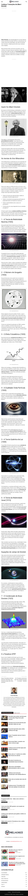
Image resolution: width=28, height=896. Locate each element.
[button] (2, 1)
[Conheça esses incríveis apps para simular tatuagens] (4, 749)
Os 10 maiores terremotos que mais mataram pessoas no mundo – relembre (21, 680)
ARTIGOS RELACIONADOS (7, 712)
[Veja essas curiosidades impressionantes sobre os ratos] (4, 768)
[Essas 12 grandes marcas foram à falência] (4, 736)
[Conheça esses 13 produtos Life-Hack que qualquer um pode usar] (4, 787)
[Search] (26, 1)
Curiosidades (4, 719)
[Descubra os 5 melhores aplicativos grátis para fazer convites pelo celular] (4, 864)
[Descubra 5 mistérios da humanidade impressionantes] (4, 762)
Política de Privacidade (16, 892)
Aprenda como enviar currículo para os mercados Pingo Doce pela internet (17, 718)
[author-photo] (14, 693)
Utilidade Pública (4, 802)
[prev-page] (2, 792)
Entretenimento (11, 852)
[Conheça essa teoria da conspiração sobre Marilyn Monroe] (4, 774)
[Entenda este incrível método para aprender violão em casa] (4, 724)
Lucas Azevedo (14, 695)
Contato (9, 892)
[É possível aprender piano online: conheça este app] (4, 730)
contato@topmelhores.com (16, 841)
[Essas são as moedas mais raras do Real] (4, 780)
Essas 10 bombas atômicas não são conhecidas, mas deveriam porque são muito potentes (7, 680)
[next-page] (4, 792)
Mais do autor (17, 712)
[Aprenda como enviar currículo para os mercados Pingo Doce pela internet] (4, 718)
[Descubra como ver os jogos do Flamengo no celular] (4, 851)
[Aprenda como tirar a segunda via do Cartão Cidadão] (4, 857)
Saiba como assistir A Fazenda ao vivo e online (13, 821)
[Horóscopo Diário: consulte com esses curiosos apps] (4, 743)
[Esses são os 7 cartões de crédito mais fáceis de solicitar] (4, 755)
